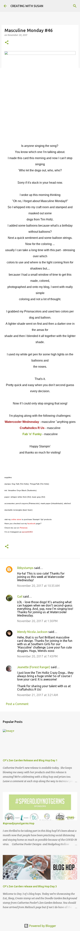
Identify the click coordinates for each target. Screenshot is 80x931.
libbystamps (25, 567)
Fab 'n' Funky (32, 434)
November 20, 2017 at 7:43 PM (37, 656)
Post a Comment (17, 704)
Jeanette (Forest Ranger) (34, 667)
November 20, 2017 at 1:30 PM (37, 621)
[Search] (75, 5)
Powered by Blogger (42, 925)
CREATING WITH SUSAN (26, 6)
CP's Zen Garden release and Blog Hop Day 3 (30, 886)
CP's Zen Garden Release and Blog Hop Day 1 (30, 760)
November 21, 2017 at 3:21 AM (37, 695)
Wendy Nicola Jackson (32, 631)
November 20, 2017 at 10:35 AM (38, 585)
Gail (19, 596)
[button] (6, 42)
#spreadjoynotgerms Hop (18, 823)
